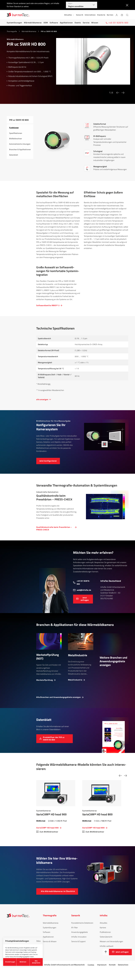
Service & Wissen (50, 941)
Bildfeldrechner (15, 138)
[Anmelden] (117, 15)
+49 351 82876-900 (83, 582)
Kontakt (112, 964)
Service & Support (78, 941)
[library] (93, 63)
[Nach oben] (106, 952)
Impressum (102, 964)
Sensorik (79, 15)
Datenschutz (123, 964)
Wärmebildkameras (33, 22)
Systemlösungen (14, 22)
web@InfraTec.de (84, 590)
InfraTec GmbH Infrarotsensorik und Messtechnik (64, 964)
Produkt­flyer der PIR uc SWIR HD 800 (54, 738)
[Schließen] (126, 5)
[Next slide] (122, 92)
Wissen (94, 22)
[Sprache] (122, 15)
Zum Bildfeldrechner (49, 831)
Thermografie (12, 31)
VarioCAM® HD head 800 (93, 827)
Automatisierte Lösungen (19, 144)
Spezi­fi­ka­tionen (15, 133)
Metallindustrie (75, 679)
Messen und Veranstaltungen (111, 941)
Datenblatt (13, 154)
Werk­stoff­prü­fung (44, 680)
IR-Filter (74, 927)
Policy (38, 941)
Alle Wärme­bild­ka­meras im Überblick (58, 891)
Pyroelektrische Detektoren (82, 922)
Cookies (91, 964)
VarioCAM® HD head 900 (47, 827)
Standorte (101, 15)
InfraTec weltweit (106, 946)
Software (54, 22)
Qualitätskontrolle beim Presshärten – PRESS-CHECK (54, 528)
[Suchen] (127, 15)
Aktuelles (103, 922)
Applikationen (66, 22)
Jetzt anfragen (85, 598)
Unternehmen (90, 15)
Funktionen (14, 127)
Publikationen (105, 932)
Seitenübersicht (106, 936)
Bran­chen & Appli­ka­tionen (20, 149)
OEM (46, 22)
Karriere (110, 15)
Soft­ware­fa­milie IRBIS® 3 (47, 305)
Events (78, 22)
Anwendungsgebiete (79, 932)
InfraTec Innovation (78, 936)
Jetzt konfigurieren (48, 460)
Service (86, 22)
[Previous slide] (117, 92)
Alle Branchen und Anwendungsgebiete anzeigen (58, 697)
